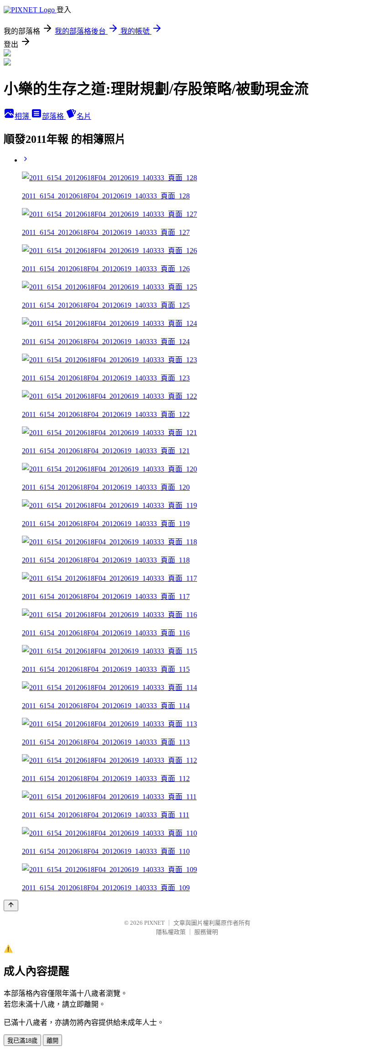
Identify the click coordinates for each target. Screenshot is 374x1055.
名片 (84, 116)
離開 (52, 1040)
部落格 (54, 116)
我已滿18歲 (22, 1040)
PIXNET (154, 922)
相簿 (23, 116)
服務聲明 (206, 931)
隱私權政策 (171, 931)
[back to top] (11, 905)
